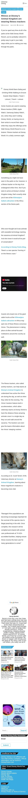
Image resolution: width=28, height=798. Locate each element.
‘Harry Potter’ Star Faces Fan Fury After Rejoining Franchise (20, 659)
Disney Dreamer (7, 778)
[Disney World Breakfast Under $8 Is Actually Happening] (7, 653)
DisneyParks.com (7, 762)
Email (3, 739)
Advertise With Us (7, 790)
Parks (3, 12)
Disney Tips (5, 775)
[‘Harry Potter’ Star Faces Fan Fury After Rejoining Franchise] (21, 653)
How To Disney (6, 776)
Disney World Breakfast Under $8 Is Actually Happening (7, 659)
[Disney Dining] (5, 3)
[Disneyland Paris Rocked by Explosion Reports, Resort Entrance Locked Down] (21, 667)
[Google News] (14, 602)
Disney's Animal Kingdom (9, 9)
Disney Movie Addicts (9, 773)
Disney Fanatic (6, 772)
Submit (6, 745)
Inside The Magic (7, 779)
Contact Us (5, 787)
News (20, 9)
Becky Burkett (6, 25)
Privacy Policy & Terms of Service (13, 791)
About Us (4, 788)
